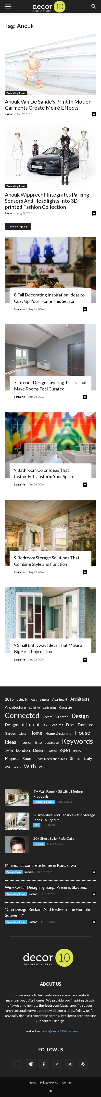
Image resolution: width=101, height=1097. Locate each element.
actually (22, 699)
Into (38, 742)
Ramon (9, 114)
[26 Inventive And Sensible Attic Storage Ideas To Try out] (17, 821)
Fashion (39, 843)
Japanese (52, 742)
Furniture (85, 724)
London (23, 750)
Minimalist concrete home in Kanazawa (40, 865)
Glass (22, 733)
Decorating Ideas (15, 93)
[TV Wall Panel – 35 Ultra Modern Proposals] (17, 797)
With (30, 766)
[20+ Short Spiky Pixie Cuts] (17, 844)
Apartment (59, 699)
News (32, 1082)
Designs (12, 724)
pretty (77, 750)
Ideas (10, 742)
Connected (22, 715)
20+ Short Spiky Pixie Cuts (53, 838)
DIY (45, 725)
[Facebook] (18, 1064)
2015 (9, 699)
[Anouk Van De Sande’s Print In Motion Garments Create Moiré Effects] (50, 64)
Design (80, 716)
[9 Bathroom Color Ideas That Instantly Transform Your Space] (50, 445)
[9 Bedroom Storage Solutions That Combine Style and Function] (50, 533)
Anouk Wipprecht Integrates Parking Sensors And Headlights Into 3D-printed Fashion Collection (47, 200)
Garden (10, 733)
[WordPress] (83, 1064)
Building (34, 707)
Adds (34, 699)
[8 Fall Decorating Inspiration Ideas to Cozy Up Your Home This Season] (50, 270)
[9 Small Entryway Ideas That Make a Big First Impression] (50, 620)
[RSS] (57, 1064)
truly (88, 758)
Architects (79, 699)
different (31, 724)
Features (56, 725)
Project (12, 758)
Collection (49, 707)
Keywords (77, 741)
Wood (43, 767)
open (65, 750)
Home (35, 732)
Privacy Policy (49, 1082)
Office (53, 750)
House (82, 732)
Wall (8, 767)
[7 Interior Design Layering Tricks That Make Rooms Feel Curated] (50, 357)
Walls (17, 767)
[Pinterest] (44, 1064)
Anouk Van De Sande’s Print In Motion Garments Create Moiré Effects (48, 104)
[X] (70, 1064)
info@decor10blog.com (60, 1031)
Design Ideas (13, 872)
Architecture (15, 707)
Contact (67, 1082)
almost (44, 699)
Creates (62, 717)
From (70, 725)
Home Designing (58, 733)
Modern (39, 750)
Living (9, 751)
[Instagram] (31, 1064)
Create (47, 717)
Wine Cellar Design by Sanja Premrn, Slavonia (46, 887)
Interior (25, 742)
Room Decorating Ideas (51, 759)
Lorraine (19, 309)
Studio (75, 758)
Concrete (65, 707)
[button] (8, 6)
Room (27, 758)
